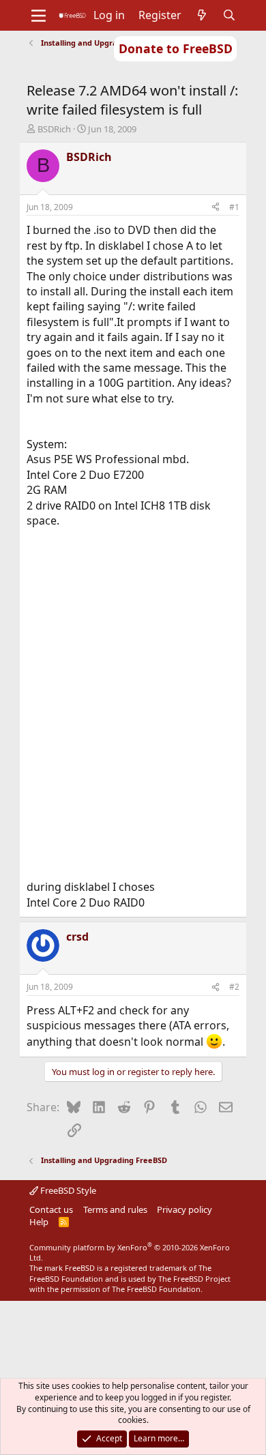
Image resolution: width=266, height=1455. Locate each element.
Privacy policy (184, 1209)
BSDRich (54, 129)
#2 (234, 987)
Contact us (51, 1209)
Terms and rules (115, 1209)
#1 (234, 207)
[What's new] (202, 15)
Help (38, 1222)
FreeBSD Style (67, 1190)
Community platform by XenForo (129, 1252)
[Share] (215, 208)
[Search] (229, 15)
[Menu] (39, 15)
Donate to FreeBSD (176, 48)
